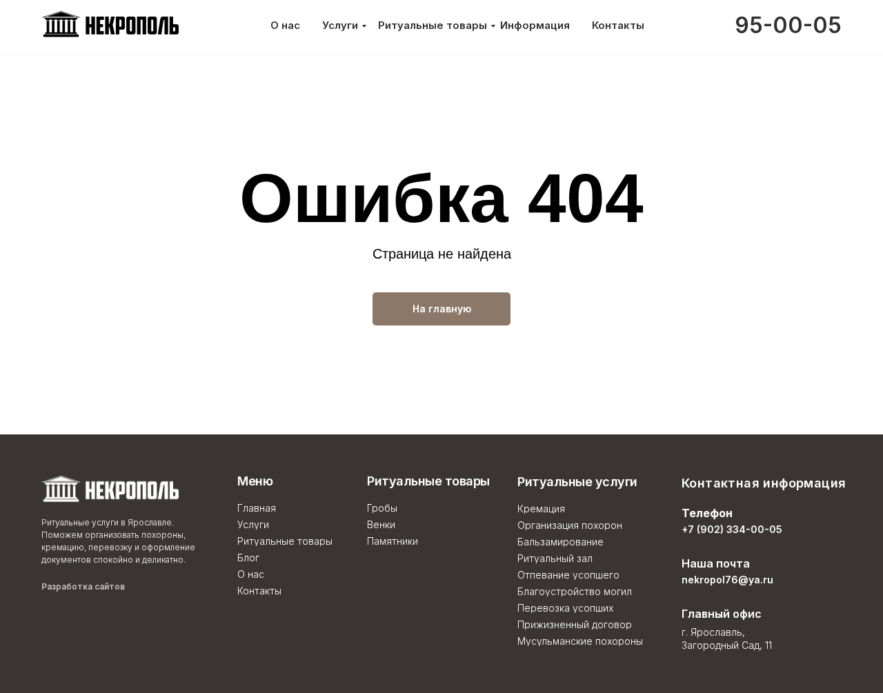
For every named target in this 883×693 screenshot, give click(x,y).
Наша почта (716, 563)
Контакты (618, 25)
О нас (285, 25)
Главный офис (722, 614)
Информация (535, 25)
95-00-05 (788, 25)
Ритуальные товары (432, 25)
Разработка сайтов (105, 586)
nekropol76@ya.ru (727, 579)
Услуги (340, 25)
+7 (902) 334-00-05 (732, 529)
